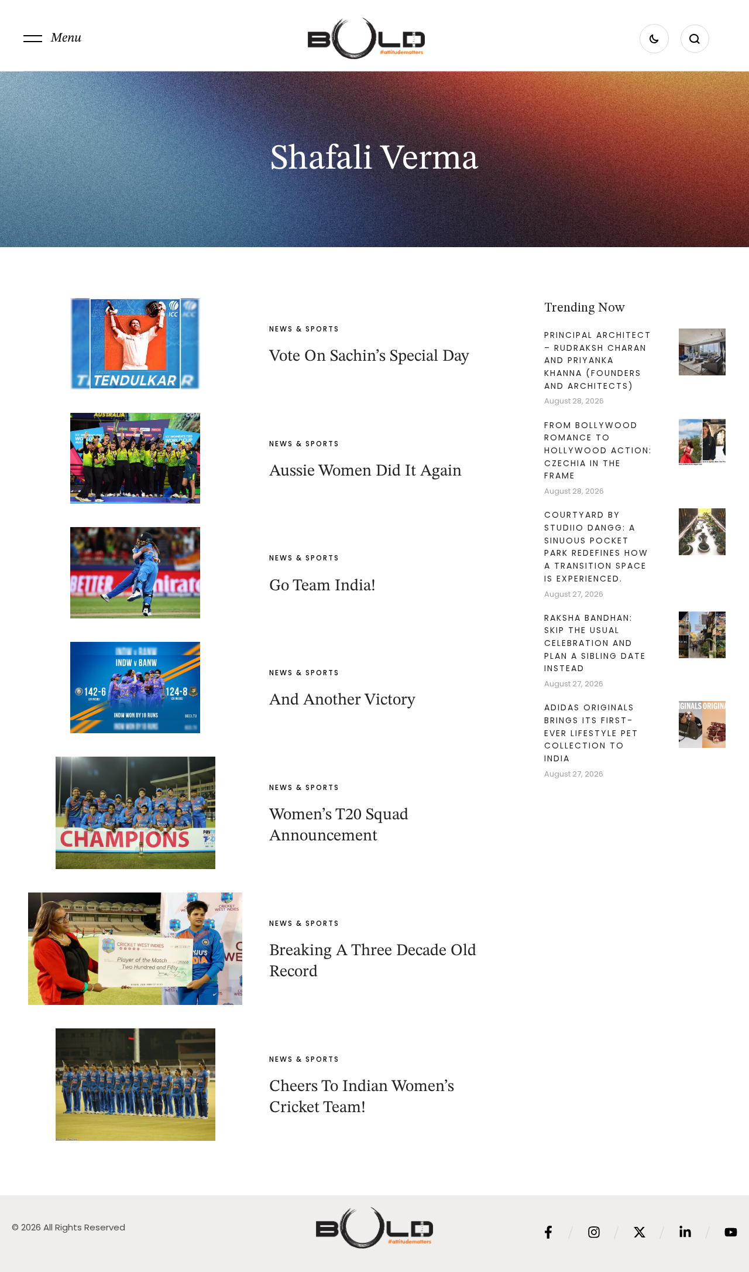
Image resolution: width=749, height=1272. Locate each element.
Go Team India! (322, 586)
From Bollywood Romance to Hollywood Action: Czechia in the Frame (598, 450)
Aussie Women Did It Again (365, 471)
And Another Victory (342, 700)
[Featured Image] (135, 343)
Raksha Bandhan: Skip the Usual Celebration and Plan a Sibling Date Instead (595, 643)
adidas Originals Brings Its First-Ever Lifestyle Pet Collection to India (591, 733)
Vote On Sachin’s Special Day (369, 356)
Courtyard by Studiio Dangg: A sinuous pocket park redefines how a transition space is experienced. (596, 546)
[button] (52, 38)
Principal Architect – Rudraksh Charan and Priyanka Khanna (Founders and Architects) (597, 360)
